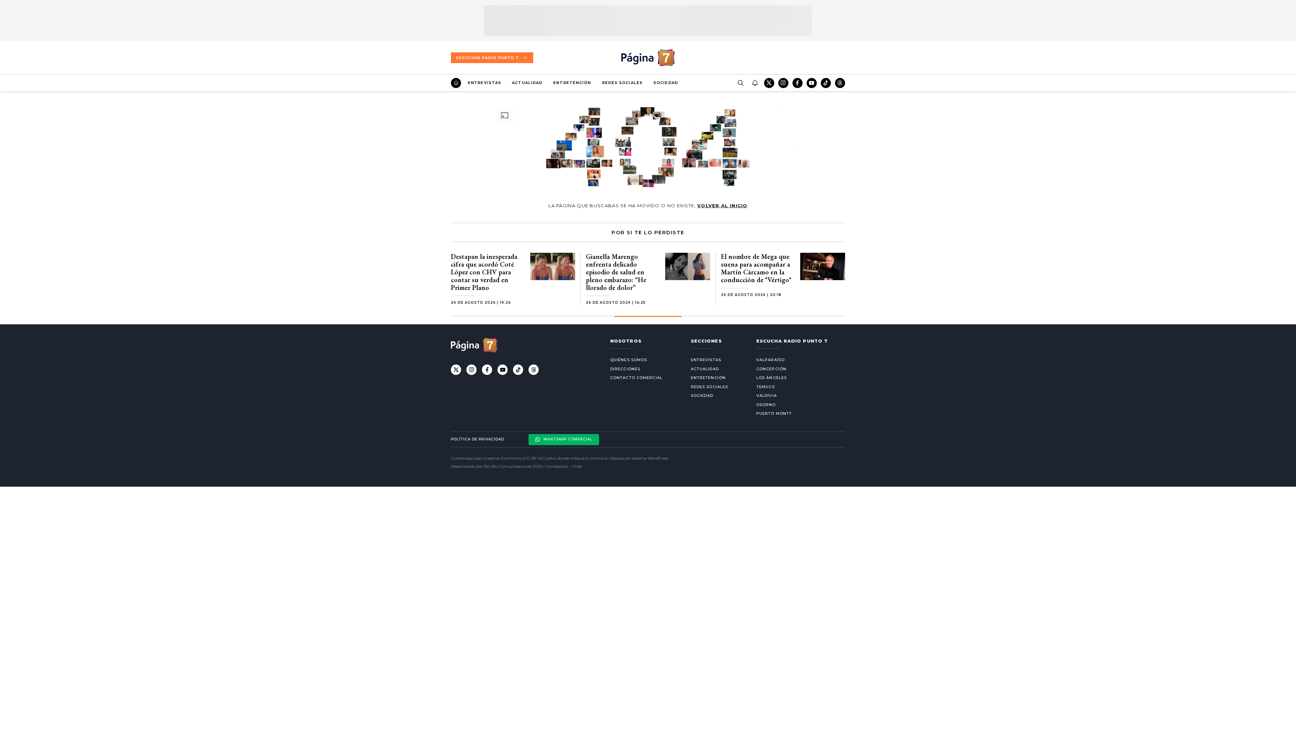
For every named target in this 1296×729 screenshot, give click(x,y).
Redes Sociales (622, 82)
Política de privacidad (477, 439)
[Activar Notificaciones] (755, 83)
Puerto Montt (774, 413)
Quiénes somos (628, 359)
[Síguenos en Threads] (840, 83)
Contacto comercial (636, 377)
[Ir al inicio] (456, 83)
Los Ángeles (771, 377)
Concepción (771, 369)
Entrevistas (484, 82)
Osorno (766, 404)
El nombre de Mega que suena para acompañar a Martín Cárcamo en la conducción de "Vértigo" (756, 268)
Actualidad (527, 82)
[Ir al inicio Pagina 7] (648, 57)
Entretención (572, 82)
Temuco (765, 386)
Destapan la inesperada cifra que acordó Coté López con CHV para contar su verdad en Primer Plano (484, 272)
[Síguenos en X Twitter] (769, 83)
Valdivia (766, 395)
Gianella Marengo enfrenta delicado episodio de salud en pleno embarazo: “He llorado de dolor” (616, 272)
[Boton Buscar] (740, 83)
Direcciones (625, 369)
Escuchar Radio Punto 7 (487, 57)
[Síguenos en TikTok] (826, 83)
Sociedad (665, 82)
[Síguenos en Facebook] (797, 83)
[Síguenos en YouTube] (812, 83)
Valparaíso (770, 359)
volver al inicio (722, 205)
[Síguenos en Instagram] (783, 83)
